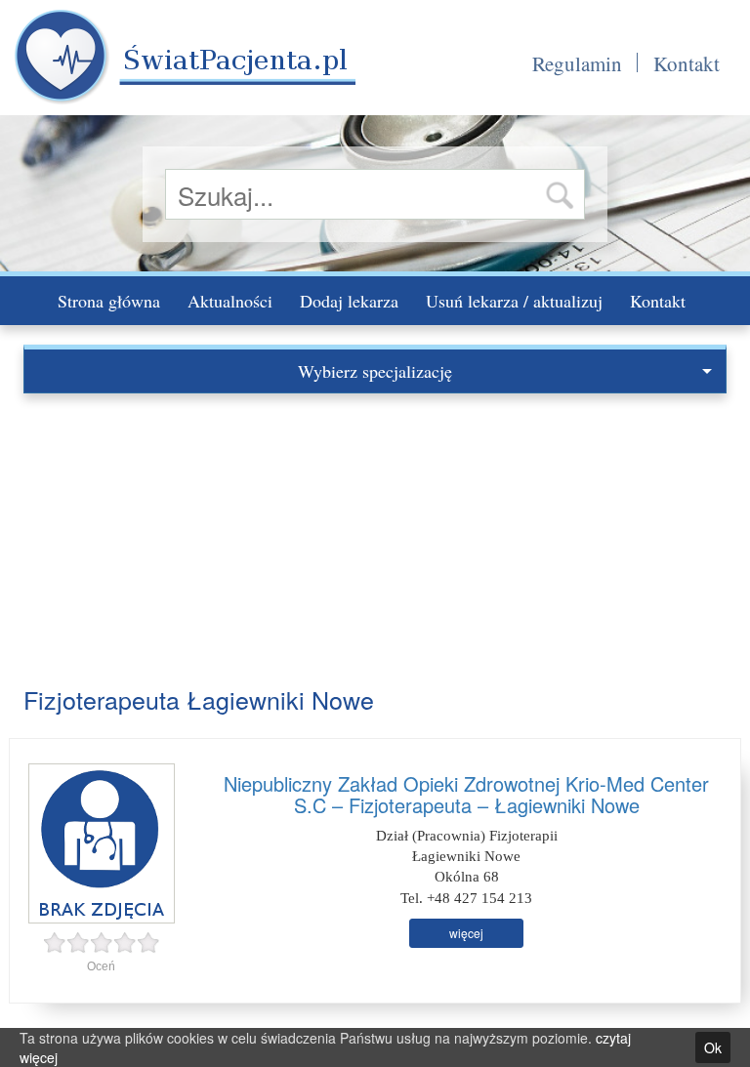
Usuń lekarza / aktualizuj (514, 300)
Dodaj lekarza (349, 300)
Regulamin (577, 63)
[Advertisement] (375, 540)
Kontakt (686, 63)
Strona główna (109, 300)
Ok (713, 1047)
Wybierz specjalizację (375, 371)
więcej (466, 932)
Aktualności (230, 300)
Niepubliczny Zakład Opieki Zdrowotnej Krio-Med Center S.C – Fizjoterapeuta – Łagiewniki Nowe (466, 794)
